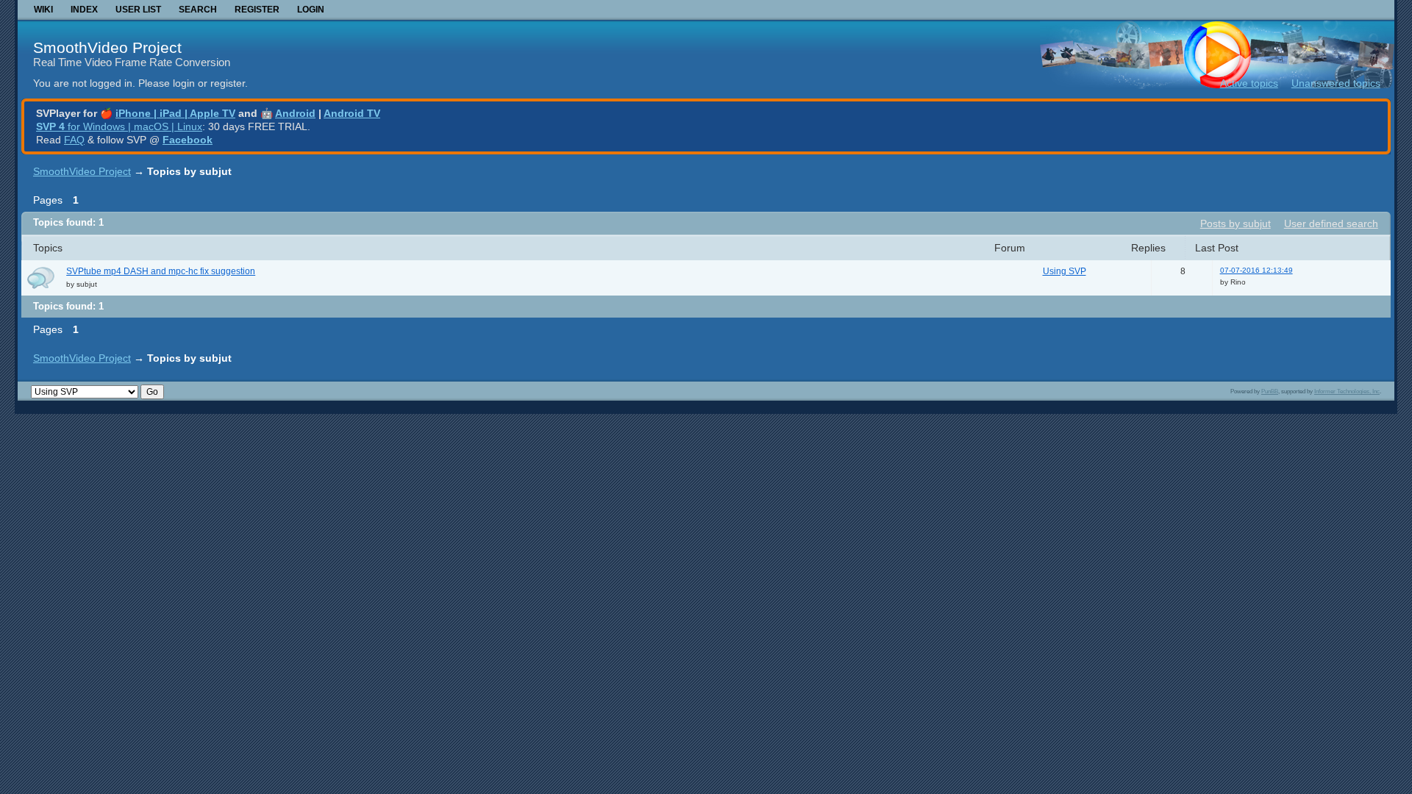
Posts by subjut (1235, 223)
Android (295, 113)
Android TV (352, 113)
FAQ (74, 140)
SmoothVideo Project (107, 47)
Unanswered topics (1335, 83)
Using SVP (1064, 271)
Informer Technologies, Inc (1347, 391)
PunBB (1269, 391)
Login (310, 9)
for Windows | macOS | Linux (119, 126)
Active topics (1249, 83)
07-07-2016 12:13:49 (1256, 270)
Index (84, 9)
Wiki (43, 9)
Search (198, 9)
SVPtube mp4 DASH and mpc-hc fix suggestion (160, 271)
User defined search (1331, 223)
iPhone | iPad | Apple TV (175, 113)
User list (138, 9)
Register (257, 9)
